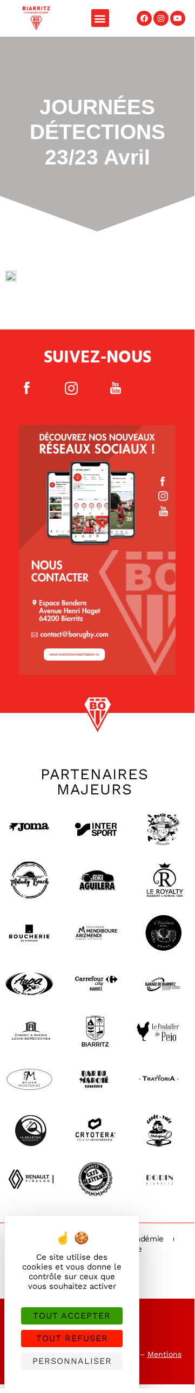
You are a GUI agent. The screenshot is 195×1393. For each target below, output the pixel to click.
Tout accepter (72, 1315)
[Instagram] (161, 18)
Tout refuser (72, 1338)
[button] (100, 18)
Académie (145, 1239)
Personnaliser (72, 1361)
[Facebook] (144, 18)
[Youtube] (177, 18)
